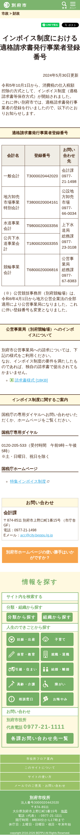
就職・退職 (60, 654)
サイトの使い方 (40, 776)
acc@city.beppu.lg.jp (36, 535)
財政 (16, 13)
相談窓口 (26, 699)
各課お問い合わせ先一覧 (40, 738)
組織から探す (57, 617)
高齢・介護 (26, 684)
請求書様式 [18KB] (31, 380)
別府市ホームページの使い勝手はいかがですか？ (40, 555)
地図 (64, 811)
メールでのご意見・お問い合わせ (40, 785)
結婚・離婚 (60, 669)
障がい (60, 684)
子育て (60, 639)
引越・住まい (26, 669)
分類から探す (22, 617)
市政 (5, 13)
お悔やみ (60, 699)
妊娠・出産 (26, 639)
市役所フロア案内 (40, 758)
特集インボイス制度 (28, 481)
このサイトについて (40, 767)
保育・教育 (26, 654)
